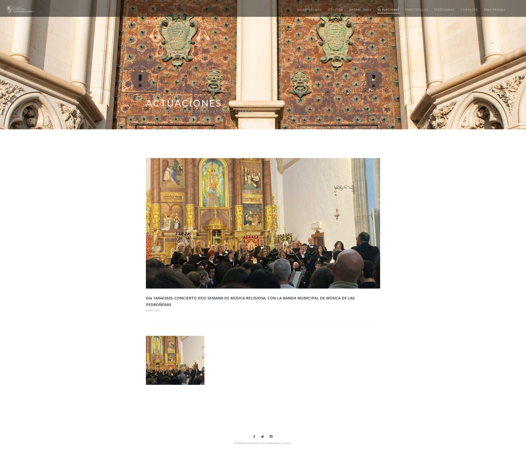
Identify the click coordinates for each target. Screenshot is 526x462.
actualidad (164, 377)
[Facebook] (254, 436)
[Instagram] (271, 436)
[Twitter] (262, 436)
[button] (175, 360)
